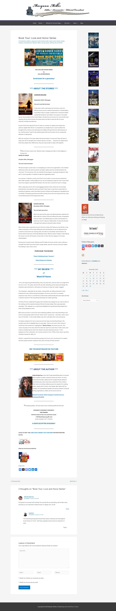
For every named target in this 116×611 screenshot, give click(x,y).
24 (93, 283)
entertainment (28, 43)
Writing (52, 43)
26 (100, 283)
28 (83, 286)
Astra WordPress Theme (71, 606)
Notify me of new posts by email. (29, 582)
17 (93, 281)
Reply (67, 509)
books (62, 41)
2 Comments (22, 41)
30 (90, 286)
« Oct (83, 290)
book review (49, 41)
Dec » (87, 290)
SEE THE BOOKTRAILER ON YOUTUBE (43, 349)
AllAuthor (84, 263)
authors (29, 41)
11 (96, 278)
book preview (41, 41)
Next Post (73, 481)
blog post (34, 41)
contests (21, 43)
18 (97, 281)
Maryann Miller (37, 43)
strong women (45, 43)
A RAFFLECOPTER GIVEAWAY (43, 423)
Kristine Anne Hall (29, 496)
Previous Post (15, 481)
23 (90, 283)
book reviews (56, 41)
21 (83, 283)
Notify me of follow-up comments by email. (32, 578)
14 (83, 281)
